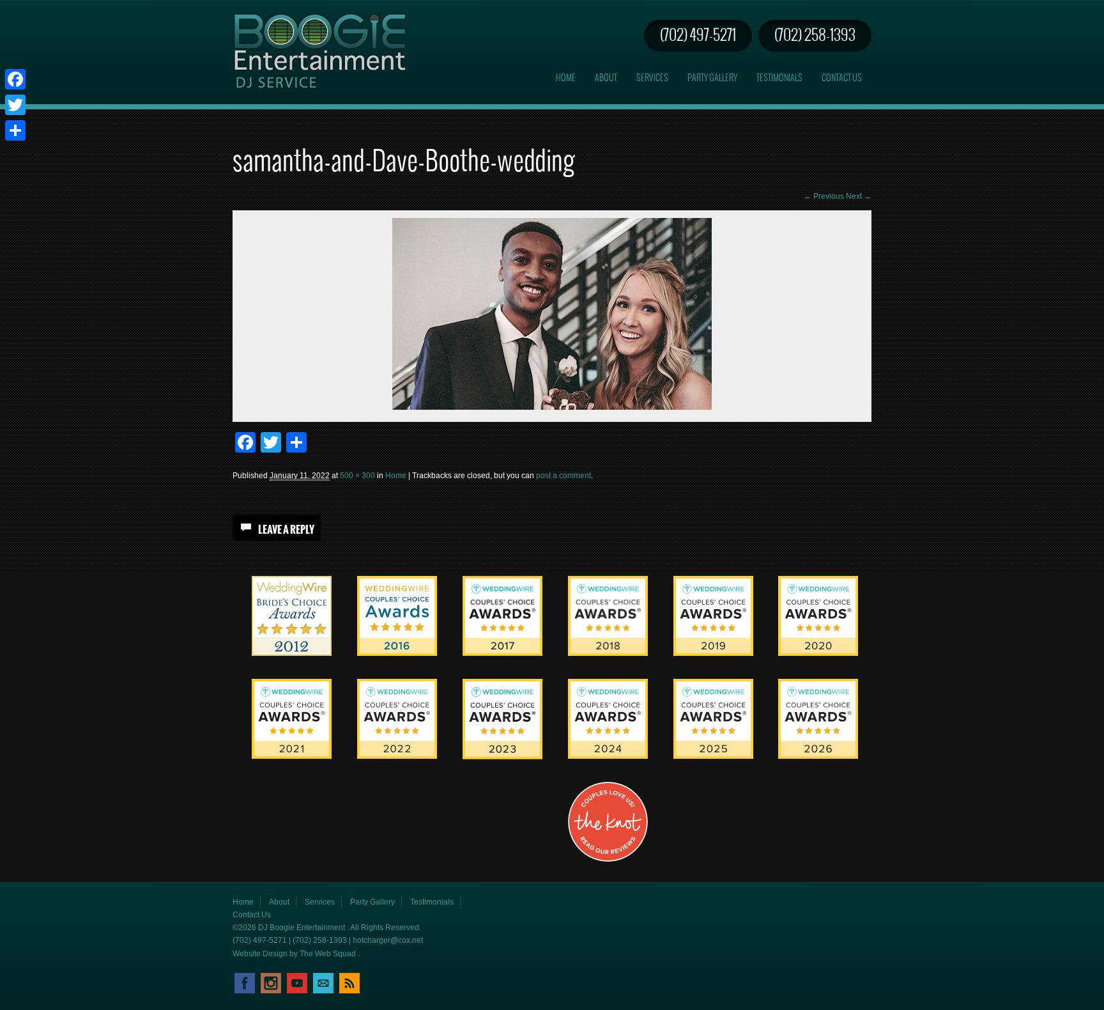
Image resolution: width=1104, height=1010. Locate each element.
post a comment (563, 475)
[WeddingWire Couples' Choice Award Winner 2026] (818, 756)
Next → (858, 196)
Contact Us (842, 78)
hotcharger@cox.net (388, 940)
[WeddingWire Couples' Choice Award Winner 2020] (818, 653)
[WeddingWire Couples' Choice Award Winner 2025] (713, 756)
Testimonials (779, 78)
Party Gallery (712, 78)
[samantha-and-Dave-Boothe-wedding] (552, 407)
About (606, 78)
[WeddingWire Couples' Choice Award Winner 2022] (397, 756)
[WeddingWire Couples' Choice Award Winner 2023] (502, 756)
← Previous (824, 196)
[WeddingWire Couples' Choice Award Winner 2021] (292, 756)
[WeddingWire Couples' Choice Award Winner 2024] (608, 756)
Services (652, 78)
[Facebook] (15, 79)
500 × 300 (357, 475)
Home (566, 78)
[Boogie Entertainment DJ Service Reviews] (292, 653)
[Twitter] (15, 105)
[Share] (15, 130)
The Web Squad (329, 953)
